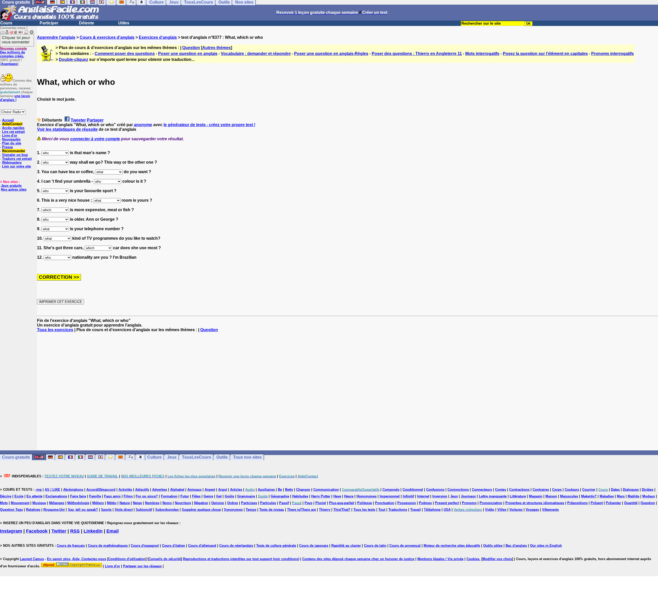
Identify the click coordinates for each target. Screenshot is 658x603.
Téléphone (432, 510)
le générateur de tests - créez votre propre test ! (209, 125)
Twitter (58, 531)
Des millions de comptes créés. (13, 52)
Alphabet (177, 489)
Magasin (535, 496)
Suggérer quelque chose (201, 510)
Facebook (37, 531)
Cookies (473, 559)
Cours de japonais (313, 546)
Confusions (435, 489)
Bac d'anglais (516, 546)
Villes (501, 510)
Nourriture (183, 503)
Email (112, 531)
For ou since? (147, 496)
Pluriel (320, 503)
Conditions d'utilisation (126, 559)
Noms (167, 503)
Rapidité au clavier (346, 546)
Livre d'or (9, 135)
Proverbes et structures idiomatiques (534, 503)
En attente (34, 496)
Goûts (229, 496)
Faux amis (112, 496)
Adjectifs (142, 489)
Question (191, 47)
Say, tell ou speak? (83, 510)
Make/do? (589, 496)
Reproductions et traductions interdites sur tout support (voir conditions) (241, 559)
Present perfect (447, 503)
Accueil (8, 120)
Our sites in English (546, 546)
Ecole (18, 496)
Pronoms (469, 503)
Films (128, 496)
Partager (95, 120)
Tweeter (78, 120)
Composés (390, 489)
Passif (284, 503)
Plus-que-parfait (341, 503)
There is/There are (301, 510)
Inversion (439, 496)
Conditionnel (413, 489)
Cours (6, 23)
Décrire (5, 496)
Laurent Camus (32, 559)
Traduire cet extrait (17, 159)
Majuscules (569, 496)
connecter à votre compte (95, 139)
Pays (308, 503)
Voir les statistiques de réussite (67, 129)
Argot (222, 489)
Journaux (468, 496)
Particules (268, 503)
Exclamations (56, 496)
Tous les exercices (55, 330)
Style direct (124, 510)
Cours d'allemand (202, 546)
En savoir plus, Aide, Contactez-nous (76, 559)
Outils (222, 457)
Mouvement (20, 503)
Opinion (217, 503)
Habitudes (300, 496)
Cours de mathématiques (108, 546)
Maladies (607, 496)
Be (280, 489)
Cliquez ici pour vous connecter (16, 39)
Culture (154, 457)
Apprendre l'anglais (56, 37)
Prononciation (491, 503)
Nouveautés (11, 139)
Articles (236, 489)
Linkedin (93, 531)
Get (219, 496)
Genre (208, 496)
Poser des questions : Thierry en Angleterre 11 (417, 53)
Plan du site (11, 143)
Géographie (280, 496)
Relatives (33, 510)
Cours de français (71, 546)
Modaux (648, 496)
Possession (406, 503)
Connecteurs (482, 489)
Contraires (541, 489)
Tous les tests (364, 510)
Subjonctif (144, 510)
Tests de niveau (271, 510)
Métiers (98, 503)
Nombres (152, 503)
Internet (423, 496)
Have (337, 496)
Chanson (303, 489)
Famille (95, 496)
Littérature (518, 496)
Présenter (613, 503)
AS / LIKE (52, 489)
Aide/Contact (12, 124)
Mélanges (56, 503)
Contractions (519, 489)
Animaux (194, 489)
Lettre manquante (493, 496)
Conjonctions (458, 489)
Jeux (172, 457)
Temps (251, 510)
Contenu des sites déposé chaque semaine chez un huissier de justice (358, 559)
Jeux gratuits (11, 186)
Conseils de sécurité (165, 559)
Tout (381, 510)
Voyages (532, 510)
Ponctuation (384, 503)
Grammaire (246, 496)
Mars (621, 496)
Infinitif (408, 496)
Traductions (397, 510)
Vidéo (489, 510)
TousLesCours (196, 457)
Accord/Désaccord (100, 489)
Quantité (630, 503)
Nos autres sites (13, 189)
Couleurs (572, 489)
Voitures (516, 510)
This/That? (341, 510)
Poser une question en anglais (187, 53)
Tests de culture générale (276, 546)
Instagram (11, 531)
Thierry (324, 510)
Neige (137, 503)
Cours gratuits (16, 457)
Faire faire (78, 496)
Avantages (9, 64)
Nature (125, 503)
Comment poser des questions (125, 53)
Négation (201, 503)
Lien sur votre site (16, 166)
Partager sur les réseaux (142, 566)
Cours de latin (375, 546)
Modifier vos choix (497, 559)
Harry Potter (320, 496)
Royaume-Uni (54, 510)
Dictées (647, 489)
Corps (557, 489)
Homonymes (367, 496)
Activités (125, 489)
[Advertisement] (347, 391)
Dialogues (631, 489)
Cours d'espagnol (145, 546)
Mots (4, 503)
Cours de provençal (405, 546)
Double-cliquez (73, 59)
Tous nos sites (247, 457)
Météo (111, 503)
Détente (86, 23)
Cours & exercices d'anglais (107, 37)
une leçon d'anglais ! (15, 98)
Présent (597, 503)
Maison (551, 496)
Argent (210, 489)
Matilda (633, 496)
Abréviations (73, 489)
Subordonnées (167, 510)
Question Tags (11, 510)
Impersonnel (390, 496)
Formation (169, 496)
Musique (39, 503)
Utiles (123, 23)
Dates (615, 489)
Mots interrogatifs (482, 53)
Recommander (13, 151)
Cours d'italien (173, 546)
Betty (289, 489)
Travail (415, 510)
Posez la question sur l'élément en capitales (545, 53)
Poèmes (425, 503)
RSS (75, 531)
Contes (500, 489)
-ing (38, 489)
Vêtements (550, 510)
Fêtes (196, 496)
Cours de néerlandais (236, 546)
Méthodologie (78, 503)
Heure (348, 496)
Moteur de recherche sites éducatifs (452, 546)
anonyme (143, 125)
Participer (49, 23)
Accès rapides (13, 128)
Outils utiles (492, 546)
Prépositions (577, 503)
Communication (326, 489)
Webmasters (12, 162)
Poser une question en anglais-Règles (331, 53)
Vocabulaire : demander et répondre (256, 53)
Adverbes (159, 489)
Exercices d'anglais (158, 37)
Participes (249, 503)
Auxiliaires (266, 489)
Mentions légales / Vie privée (440, 559)
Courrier (588, 489)
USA (447, 510)
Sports (106, 510)
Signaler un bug (15, 155)
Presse (7, 147)
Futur (184, 496)
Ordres (232, 503)
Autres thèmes (216, 47)
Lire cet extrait (13, 132)
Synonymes (233, 510)
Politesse (364, 503)
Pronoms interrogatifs (612, 53)
